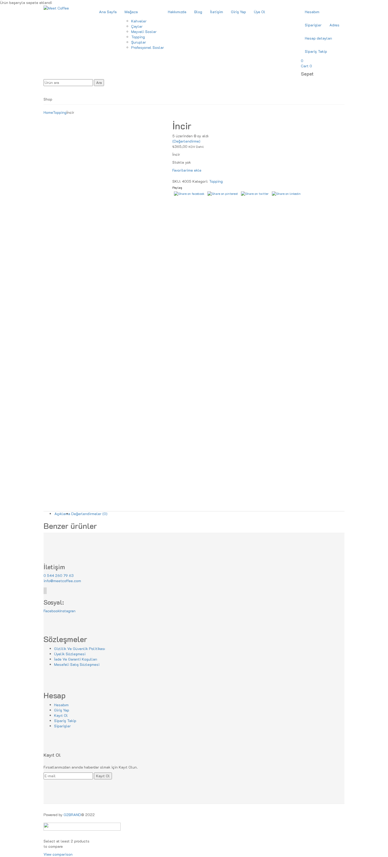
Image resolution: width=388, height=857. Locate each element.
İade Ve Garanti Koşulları (75, 659)
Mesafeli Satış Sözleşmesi (77, 664)
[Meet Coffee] (56, 7)
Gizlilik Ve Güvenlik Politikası (79, 648)
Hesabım (312, 11)
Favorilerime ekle (186, 170)
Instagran (67, 610)
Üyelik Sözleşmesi (70, 653)
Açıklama (62, 513)
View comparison (58, 854)
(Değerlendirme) (186, 141)
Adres (334, 24)
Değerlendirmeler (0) (89, 513)
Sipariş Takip (316, 51)
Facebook (52, 610)
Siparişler (313, 24)
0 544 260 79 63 (59, 575)
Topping (60, 112)
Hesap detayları (318, 38)
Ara (99, 82)
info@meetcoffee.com (62, 580)
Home (48, 112)
